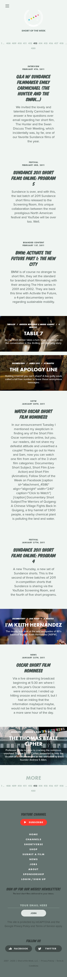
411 (25, 43)
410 (20, 43)
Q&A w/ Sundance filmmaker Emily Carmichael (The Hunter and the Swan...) (33, 87)
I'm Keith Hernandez (33, 625)
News (33, 859)
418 (61, 43)
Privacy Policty (47, 961)
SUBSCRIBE (36, 822)
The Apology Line (34, 369)
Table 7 (33, 333)
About (33, 869)
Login (26, 879)
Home (33, 834)
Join (33, 913)
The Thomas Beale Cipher (33, 741)
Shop (33, 849)
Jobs (33, 864)
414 (40, 43)
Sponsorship (33, 874)
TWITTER (50, 948)
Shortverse (33, 844)
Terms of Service (45, 926)
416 (51, 43)
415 (46, 43)
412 (30, 43)
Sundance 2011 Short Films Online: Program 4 (33, 555)
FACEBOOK (21, 948)
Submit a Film (34, 854)
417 (56, 43)
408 (8, 43)
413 (35, 43)
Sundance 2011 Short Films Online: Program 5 (33, 177)
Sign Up (39, 879)
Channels (33, 839)
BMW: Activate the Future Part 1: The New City (33, 258)
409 (14, 43)
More (33, 778)
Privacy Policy (22, 926)
